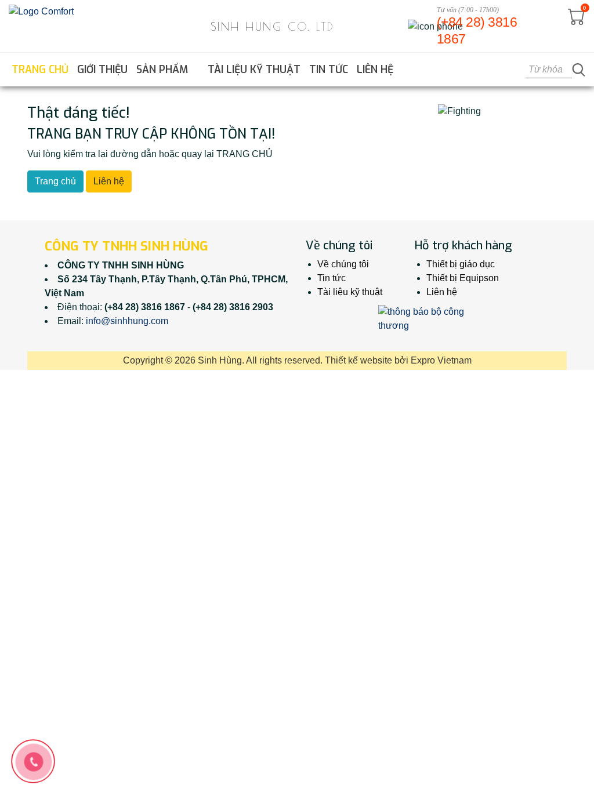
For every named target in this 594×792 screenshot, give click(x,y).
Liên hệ (375, 70)
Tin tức (328, 70)
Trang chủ (40, 70)
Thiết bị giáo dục (460, 264)
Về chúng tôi (343, 264)
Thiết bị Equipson (462, 278)
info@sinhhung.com (127, 321)
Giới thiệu (102, 70)
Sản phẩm (163, 70)
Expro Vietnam (441, 360)
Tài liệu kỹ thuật (254, 70)
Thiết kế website (358, 360)
